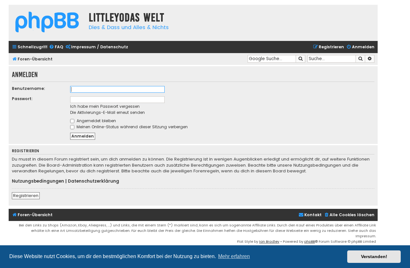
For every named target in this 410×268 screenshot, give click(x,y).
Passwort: (22, 98)
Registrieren (25, 196)
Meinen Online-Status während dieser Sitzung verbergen (131, 127)
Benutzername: (28, 88)
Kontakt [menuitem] (313, 214)
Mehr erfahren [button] (234, 256)
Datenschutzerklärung (93, 181)
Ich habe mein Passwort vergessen (105, 106)
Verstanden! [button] (374, 256)
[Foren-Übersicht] (47, 22)
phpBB (309, 241)
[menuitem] (56, 47)
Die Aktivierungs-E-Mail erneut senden (107, 112)
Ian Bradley (269, 241)
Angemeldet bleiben (95, 120)
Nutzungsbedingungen (38, 181)
